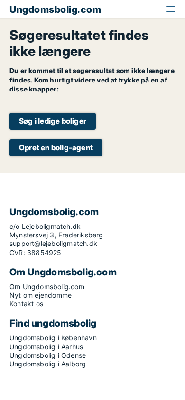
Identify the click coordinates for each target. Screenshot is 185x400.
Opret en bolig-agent (56, 147)
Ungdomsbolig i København (53, 338)
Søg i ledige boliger (52, 121)
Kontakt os (26, 304)
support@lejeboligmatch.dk (53, 243)
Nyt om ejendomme (40, 295)
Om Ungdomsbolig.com (46, 286)
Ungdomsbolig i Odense (47, 355)
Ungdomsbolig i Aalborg (47, 364)
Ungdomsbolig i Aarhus (46, 347)
